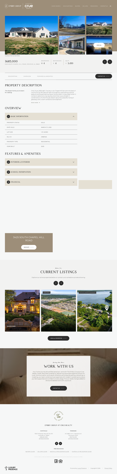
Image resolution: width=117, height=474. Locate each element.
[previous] (56, 283)
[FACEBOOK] (56, 443)
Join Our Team (68, 6)
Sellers (85, 6)
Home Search (56, 6)
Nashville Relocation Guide (59, 451)
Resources (94, 6)
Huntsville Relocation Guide (82, 451)
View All (99, 45)
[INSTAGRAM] (60, 443)
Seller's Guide (42, 451)
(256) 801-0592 (44, 437)
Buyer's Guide (30, 451)
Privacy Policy (108, 468)
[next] (61, 283)
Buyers (77, 6)
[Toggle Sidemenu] (110, 6)
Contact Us (104, 6)
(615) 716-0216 (73, 437)
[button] (103, 76)
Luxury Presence (82, 468)
